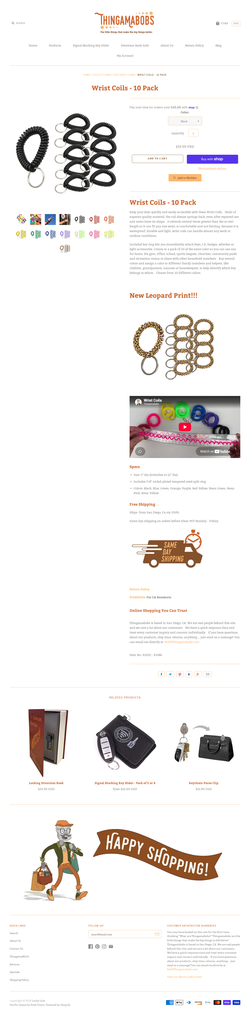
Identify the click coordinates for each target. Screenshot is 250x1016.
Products (55, 45)
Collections (102, 75)
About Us (167, 45)
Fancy (189, 674)
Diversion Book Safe (135, 45)
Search (14, 933)
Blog (218, 45)
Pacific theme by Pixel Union (27, 1005)
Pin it (180, 674)
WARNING (137, 597)
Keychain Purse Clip (203, 783)
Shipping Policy (19, 980)
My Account (125, 55)
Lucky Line (38, 1000)
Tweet (170, 674)
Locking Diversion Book (46, 783)
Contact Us (16, 948)
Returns (15, 964)
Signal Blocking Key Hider (91, 45)
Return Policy (194, 45)
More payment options (212, 168)
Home (33, 45)
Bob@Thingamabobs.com (182, 642)
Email (208, 674)
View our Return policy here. (184, 976)
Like (161, 674)
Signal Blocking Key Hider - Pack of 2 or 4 (125, 783)
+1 (198, 674)
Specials (15, 972)
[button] (185, 177)
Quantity (177, 133)
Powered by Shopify (58, 1005)
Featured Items (124, 75)
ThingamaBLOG (19, 956)
